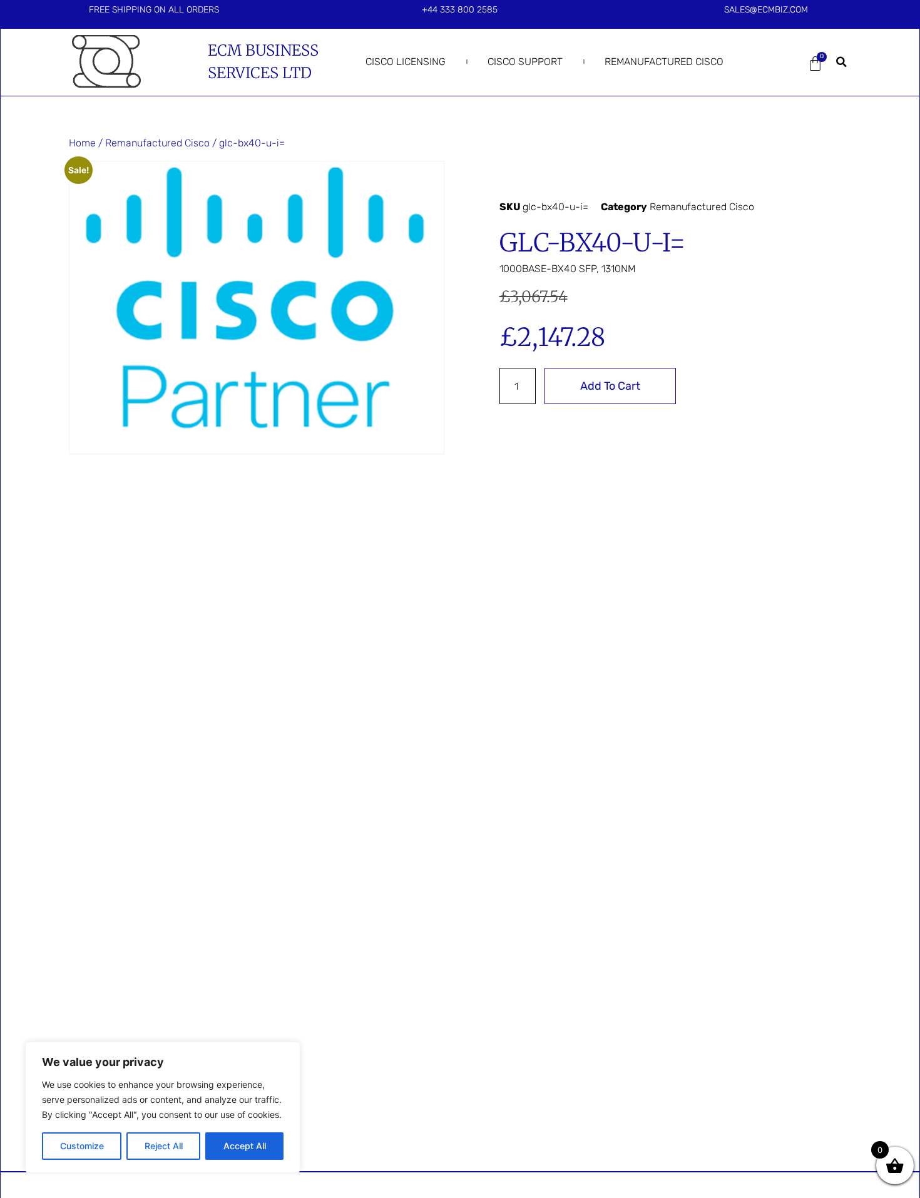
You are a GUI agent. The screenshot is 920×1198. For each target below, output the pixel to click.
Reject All (164, 1145)
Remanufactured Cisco (664, 62)
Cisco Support (525, 62)
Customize (82, 1145)
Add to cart (610, 386)
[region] (162, 1107)
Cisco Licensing (405, 62)
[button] (841, 62)
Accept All (244, 1145)
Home (82, 143)
